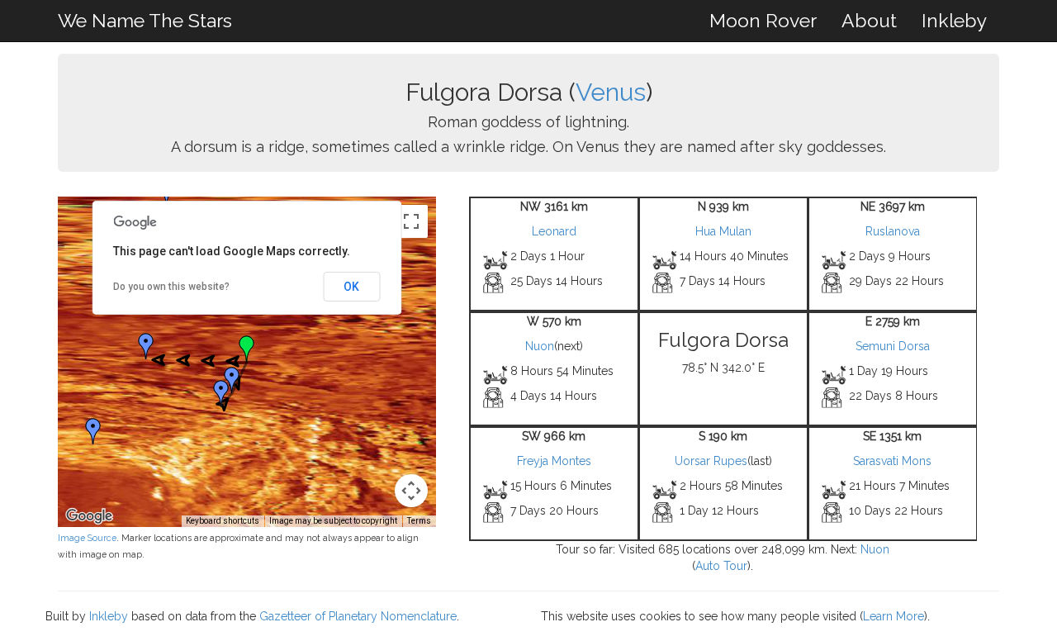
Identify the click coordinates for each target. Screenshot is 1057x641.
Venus (611, 92)
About (869, 20)
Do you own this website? (171, 286)
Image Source (87, 538)
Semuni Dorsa (893, 346)
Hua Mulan (723, 231)
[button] (146, 346)
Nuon (539, 346)
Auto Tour (721, 565)
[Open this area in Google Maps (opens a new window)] (89, 516)
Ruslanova (892, 231)
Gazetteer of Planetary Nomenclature (358, 616)
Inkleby (954, 20)
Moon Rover (763, 20)
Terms (419, 520)
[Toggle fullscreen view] (411, 221)
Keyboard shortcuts (222, 520)
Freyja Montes (554, 461)
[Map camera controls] (411, 490)
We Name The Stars (145, 20)
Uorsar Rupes (711, 461)
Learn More (893, 616)
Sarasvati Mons (892, 461)
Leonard (554, 231)
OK (351, 286)
